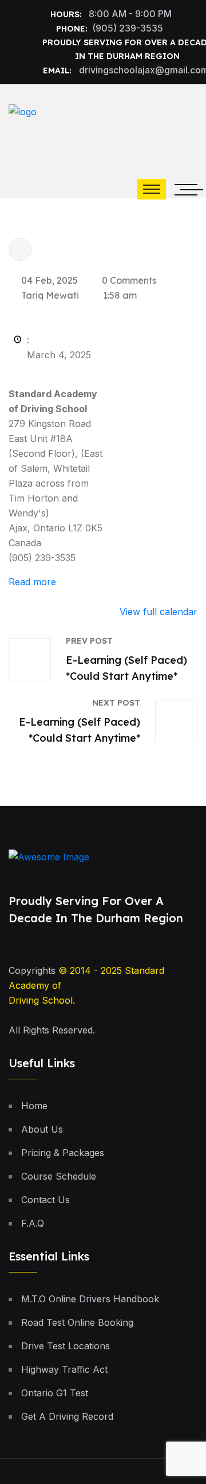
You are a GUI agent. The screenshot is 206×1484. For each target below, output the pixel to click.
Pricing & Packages (62, 1152)
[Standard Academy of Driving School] (89, 120)
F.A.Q (32, 1223)
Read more (32, 582)
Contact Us (45, 1199)
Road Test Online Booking (77, 1322)
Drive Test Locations (65, 1346)
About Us (42, 1129)
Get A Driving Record (67, 1416)
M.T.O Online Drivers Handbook (90, 1299)
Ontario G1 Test (54, 1393)
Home (34, 1105)
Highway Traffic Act (64, 1369)
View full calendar (158, 611)
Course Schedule (58, 1176)
